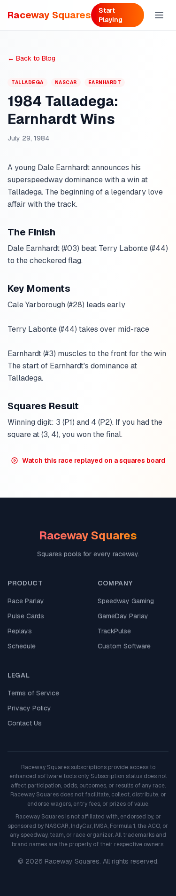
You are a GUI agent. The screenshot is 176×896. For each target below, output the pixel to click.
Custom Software (124, 646)
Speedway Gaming (126, 601)
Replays (20, 631)
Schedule (22, 646)
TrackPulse (114, 631)
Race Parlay (26, 601)
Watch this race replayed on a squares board (93, 460)
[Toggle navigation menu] (159, 15)
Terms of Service (33, 693)
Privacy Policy (29, 708)
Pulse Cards (26, 616)
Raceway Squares (49, 15)
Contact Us (25, 723)
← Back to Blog (31, 58)
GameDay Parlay (123, 616)
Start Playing (110, 15)
